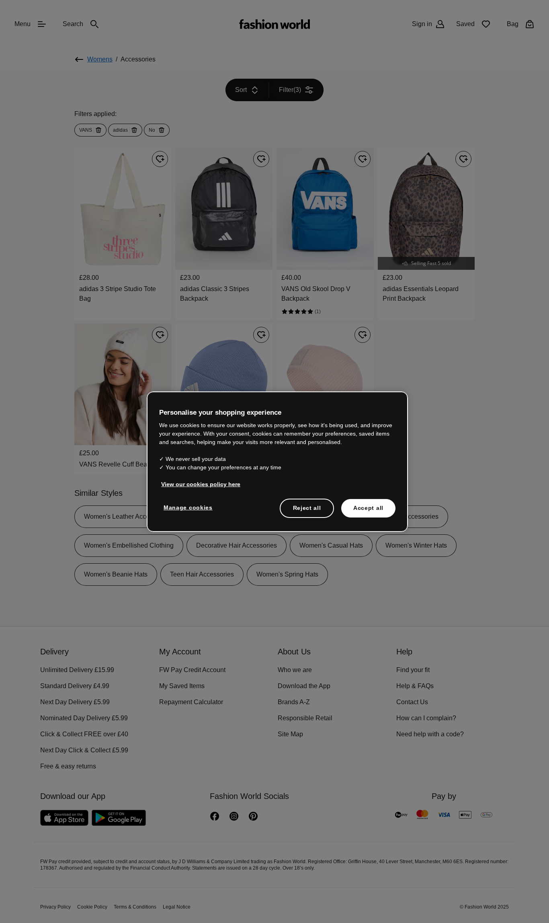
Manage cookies (186, 507)
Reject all (307, 507)
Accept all (368, 507)
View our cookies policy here (196, 484)
